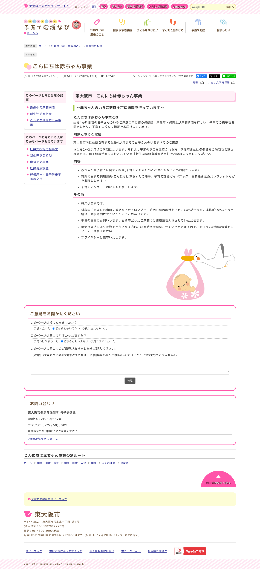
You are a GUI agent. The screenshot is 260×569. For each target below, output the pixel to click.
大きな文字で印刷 (219, 82)
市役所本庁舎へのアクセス (65, 551)
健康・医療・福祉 (48, 463)
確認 (130, 380)
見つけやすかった (48, 341)
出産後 (124, 463)
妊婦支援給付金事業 (44, 149)
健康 (94, 463)
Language (179, 6)
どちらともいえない (67, 328)
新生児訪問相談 (41, 113)
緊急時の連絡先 (157, 551)
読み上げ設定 (135, 6)
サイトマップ (34, 551)
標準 (94, 6)
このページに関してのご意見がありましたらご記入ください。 (74, 348)
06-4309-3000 (42, 531)
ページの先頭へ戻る (218, 483)
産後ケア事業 (39, 162)
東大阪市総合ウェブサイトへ (49, 6)
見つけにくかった (104, 341)
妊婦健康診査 (39, 168)
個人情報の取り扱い (101, 551)
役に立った (43, 328)
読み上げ (117, 6)
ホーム (43, 46)
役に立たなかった (96, 328)
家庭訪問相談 (94, 46)
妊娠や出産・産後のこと (66, 46)
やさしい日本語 (158, 6)
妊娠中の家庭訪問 (42, 107)
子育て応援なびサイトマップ (49, 499)
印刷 (196, 82)
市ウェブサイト (131, 551)
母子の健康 (108, 463)
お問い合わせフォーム (43, 438)
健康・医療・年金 (75, 463)
